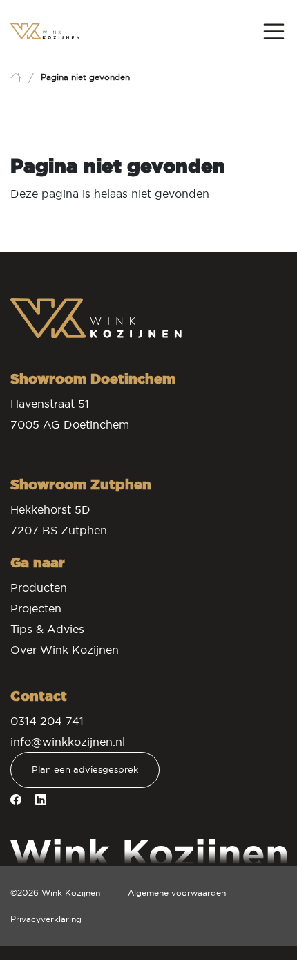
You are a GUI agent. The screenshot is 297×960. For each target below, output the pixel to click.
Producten (38, 587)
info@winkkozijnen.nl (67, 741)
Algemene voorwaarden (177, 893)
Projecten (35, 608)
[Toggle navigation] (274, 32)
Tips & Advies (47, 629)
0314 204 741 (47, 721)
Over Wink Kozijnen (64, 649)
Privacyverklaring (46, 919)
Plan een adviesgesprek (85, 769)
